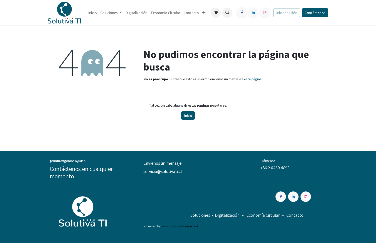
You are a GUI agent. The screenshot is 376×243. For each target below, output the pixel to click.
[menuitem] (92, 12)
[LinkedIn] (253, 12)
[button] (227, 13)
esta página (253, 79)
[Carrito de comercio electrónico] (216, 13)
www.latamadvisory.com (180, 226)
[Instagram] (264, 12)
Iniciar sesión (286, 12)
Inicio (188, 115)
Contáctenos (315, 12)
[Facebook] (242, 12)
